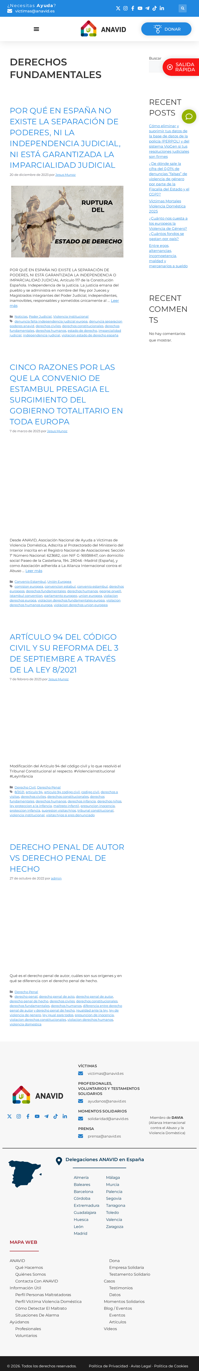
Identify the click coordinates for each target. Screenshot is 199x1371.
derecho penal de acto (57, 996)
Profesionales (28, 1328)
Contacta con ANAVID (36, 1281)
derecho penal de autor (94, 996)
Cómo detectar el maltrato (41, 1308)
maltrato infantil (66, 806)
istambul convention (26, 596)
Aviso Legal (141, 1366)
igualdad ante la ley (92, 1010)
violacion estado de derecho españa (90, 335)
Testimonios (121, 1288)
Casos (109, 1281)
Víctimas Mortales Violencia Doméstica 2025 (167, 206)
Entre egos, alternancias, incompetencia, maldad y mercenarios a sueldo (168, 255)
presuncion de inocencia (94, 1015)
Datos (115, 1294)
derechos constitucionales (82, 326)
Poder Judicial (40, 316)
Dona (114, 1260)
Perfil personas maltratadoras (43, 1294)
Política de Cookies (171, 1366)
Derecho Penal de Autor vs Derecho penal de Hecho (67, 858)
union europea (90, 596)
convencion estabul (60, 586)
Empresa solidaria (126, 1267)
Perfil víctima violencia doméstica (48, 1301)
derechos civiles (48, 326)
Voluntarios (26, 1335)
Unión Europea (59, 581)
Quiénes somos (30, 1274)
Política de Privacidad (108, 1366)
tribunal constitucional (95, 810)
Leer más (33, 570)
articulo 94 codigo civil (62, 792)
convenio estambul (92, 586)
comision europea (29, 586)
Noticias (21, 316)
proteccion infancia (25, 810)
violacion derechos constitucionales (38, 1020)
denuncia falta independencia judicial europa (51, 321)
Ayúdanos (19, 1322)
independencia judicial (41, 335)
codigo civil (90, 792)
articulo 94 (34, 792)
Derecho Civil (25, 787)
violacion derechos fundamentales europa (71, 600)
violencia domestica (25, 1024)
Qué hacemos (29, 1267)
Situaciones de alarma (37, 1315)
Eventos (117, 1315)
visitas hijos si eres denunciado (70, 815)
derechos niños (109, 801)
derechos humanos (51, 330)
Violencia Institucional (71, 316)
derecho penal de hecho (29, 1001)
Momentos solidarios (124, 1301)
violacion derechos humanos (90, 1020)
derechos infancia (82, 801)
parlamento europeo (60, 596)
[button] (183, 8)
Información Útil (25, 1288)
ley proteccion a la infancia (31, 806)
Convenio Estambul (30, 581)
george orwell (110, 591)
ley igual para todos (57, 1015)
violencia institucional (27, 815)
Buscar (155, 58)
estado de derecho (82, 330)
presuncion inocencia (98, 806)
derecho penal (26, 996)
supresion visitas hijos (59, 810)
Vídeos (110, 1328)
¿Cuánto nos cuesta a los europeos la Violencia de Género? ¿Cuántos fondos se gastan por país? (168, 228)
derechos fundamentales (46, 591)
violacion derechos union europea (81, 605)
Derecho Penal (49, 787)
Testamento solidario (129, 1274)
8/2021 (19, 792)
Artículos (117, 1322)
